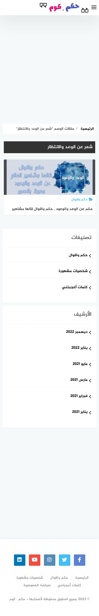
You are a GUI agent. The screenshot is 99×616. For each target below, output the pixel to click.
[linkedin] (19, 560)
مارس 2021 (79, 380)
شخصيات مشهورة (73, 271)
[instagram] (49, 560)
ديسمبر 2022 (77, 332)
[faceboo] (79, 560)
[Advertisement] (49, 67)
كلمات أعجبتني (75, 287)
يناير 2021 (80, 412)
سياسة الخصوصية (37, 585)
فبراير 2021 (79, 396)
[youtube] (34, 560)
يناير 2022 (79, 348)
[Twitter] (64, 560)
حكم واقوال (78, 255)
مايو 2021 (80, 364)
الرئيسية (82, 578)
